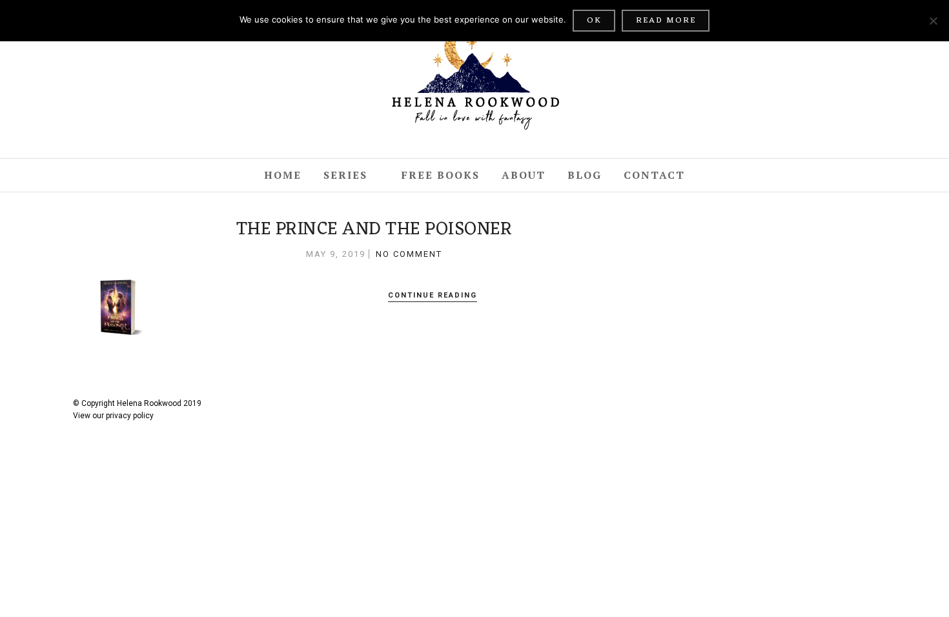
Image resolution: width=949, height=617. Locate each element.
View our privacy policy (113, 415)
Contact (654, 175)
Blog (584, 175)
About (524, 175)
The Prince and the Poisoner (374, 230)
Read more (666, 20)
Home (282, 175)
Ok (594, 20)
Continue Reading (432, 295)
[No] (932, 20)
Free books (441, 175)
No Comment (409, 254)
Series (345, 175)
